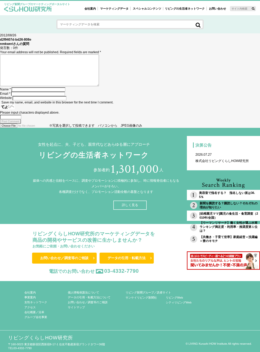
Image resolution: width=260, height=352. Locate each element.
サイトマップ (76, 307)
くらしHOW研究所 (28, 10)
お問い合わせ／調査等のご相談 (64, 258)
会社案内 (90, 8)
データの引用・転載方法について (89, 297)
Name (5, 89)
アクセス (30, 307)
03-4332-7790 (121, 271)
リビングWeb (174, 297)
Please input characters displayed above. (29, 112)
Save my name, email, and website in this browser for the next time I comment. (57, 102)
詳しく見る (130, 205)
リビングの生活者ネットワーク (185, 8)
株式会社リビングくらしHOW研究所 (222, 158)
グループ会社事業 (35, 317)
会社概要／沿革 (34, 312)
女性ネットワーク (35, 302)
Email (5, 93)
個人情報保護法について (83, 292)
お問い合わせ (217, 8)
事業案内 (30, 297)
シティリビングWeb (179, 302)
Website (6, 98)
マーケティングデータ (114, 8)
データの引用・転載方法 (127, 258)
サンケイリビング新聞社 (141, 297)
